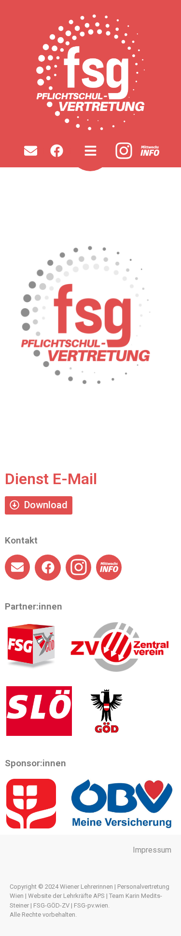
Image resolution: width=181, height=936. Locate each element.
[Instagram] (124, 151)
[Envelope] (31, 151)
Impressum (152, 850)
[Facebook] (57, 151)
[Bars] (91, 151)
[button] (38, 505)
